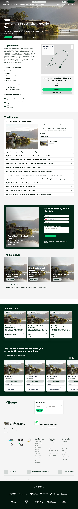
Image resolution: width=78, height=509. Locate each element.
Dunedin (37, 451)
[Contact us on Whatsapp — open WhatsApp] (36, 422)
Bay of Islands (38, 457)
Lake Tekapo (38, 455)
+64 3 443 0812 (52, 427)
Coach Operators (66, 456)
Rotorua (37, 449)
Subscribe (39, 410)
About (37, 4)
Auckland (37, 445)
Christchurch (38, 447)
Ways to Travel (14, 4)
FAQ (63, 450)
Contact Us (64, 444)
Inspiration (32, 4)
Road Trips (51, 444)
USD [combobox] (64, 1)
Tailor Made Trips (53, 442)
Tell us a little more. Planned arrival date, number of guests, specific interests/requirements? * (55, 226)
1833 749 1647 (71, 4)
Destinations (6, 4)
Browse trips (71, 1)
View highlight (10, 279)
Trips (27, 4)
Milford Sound (38, 443)
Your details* (47, 214)
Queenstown (38, 441)
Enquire (23, 355)
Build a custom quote (57, 92)
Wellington (37, 453)
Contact (42, 4)
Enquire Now (57, 89)
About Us (64, 446)
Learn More (14, 381)
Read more (42, 133)
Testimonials (65, 448)
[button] (60, 67)
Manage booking (61, 4)
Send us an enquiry (9, 428)
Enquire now (8, 37)
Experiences (22, 4)
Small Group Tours (53, 453)
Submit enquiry (50, 235)
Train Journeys (52, 455)
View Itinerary (17, 37)
